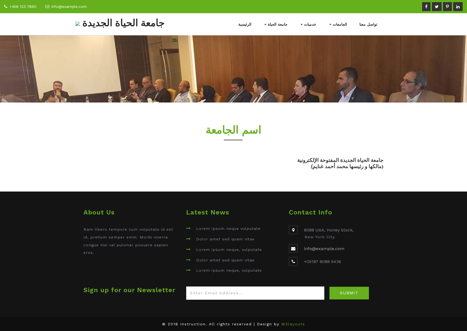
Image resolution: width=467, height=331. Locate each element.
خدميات (309, 24)
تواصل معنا (368, 24)
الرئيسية (244, 24)
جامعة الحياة (277, 24)
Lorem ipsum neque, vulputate (229, 249)
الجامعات (339, 24)
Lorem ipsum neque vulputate (228, 228)
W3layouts (293, 324)
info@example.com (69, 6)
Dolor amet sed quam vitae (225, 239)
